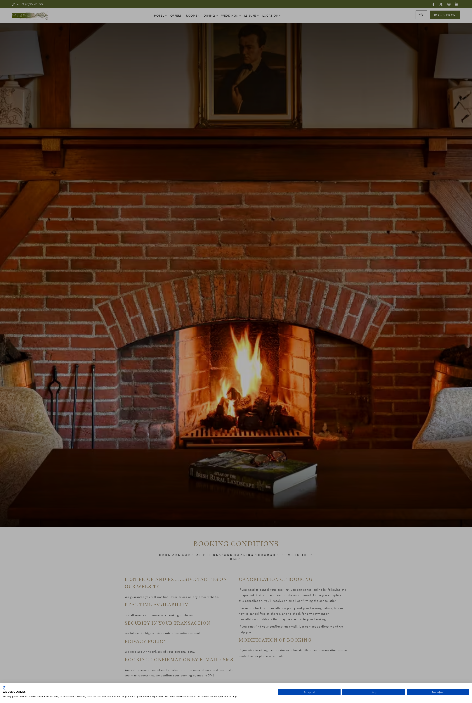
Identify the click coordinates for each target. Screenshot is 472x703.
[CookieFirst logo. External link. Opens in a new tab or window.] (4, 688)
